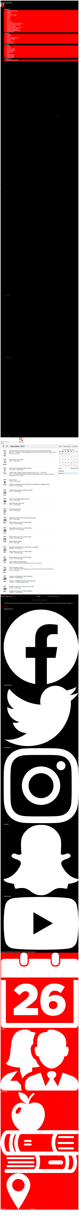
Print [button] (60, 446)
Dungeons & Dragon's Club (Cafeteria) (20, 576)
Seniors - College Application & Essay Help (22, 580)
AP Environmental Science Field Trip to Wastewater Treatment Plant (29, 484)
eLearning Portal (11, 38)
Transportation (10, 57)
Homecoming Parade (15, 541)
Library (8, 19)
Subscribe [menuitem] (75, 446)
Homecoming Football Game (18, 561)
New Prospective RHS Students (14, 23)
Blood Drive (13, 480)
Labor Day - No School (16, 459)
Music (8, 20)
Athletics (9, 12)
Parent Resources (11, 50)
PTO (8, 53)
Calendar (9, 13)
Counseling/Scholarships (13, 37)
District (8, 16)
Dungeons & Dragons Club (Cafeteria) (20, 591)
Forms (8, 17)
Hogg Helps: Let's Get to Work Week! (20, 528)
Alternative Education (12, 10)
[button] (7, 9)
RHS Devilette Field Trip (16, 503)
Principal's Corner (11, 26)
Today (60, 468)
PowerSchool (10, 43)
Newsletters (9, 22)
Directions (32, 1209)
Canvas (8, 36)
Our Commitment (39, 600)
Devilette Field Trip (15, 509)
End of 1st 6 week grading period (19, 499)
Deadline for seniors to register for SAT (20, 490)
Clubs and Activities (12, 15)
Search (2, 442)
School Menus (10, 54)
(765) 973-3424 (45, 596)
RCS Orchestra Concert (16, 567)
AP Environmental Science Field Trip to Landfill (23, 547)
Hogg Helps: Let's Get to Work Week (20, 522)
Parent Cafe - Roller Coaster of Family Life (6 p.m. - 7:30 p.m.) (28, 472)
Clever (57, 116)
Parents (8, 46)
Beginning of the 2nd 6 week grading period (22, 517)
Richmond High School (12, 28)
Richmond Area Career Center (14, 27)
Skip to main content (6, 1)
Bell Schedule (10, 41)
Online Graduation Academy (14, 24)
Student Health (10, 55)
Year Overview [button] (67, 446)
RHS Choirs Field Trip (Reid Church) (20, 468)
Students (9, 34)
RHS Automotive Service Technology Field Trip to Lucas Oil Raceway (30, 450)
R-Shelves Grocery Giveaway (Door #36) (21, 586)
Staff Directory (10, 31)
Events (62, 473)
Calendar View (74, 468)
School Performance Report (13, 30)
